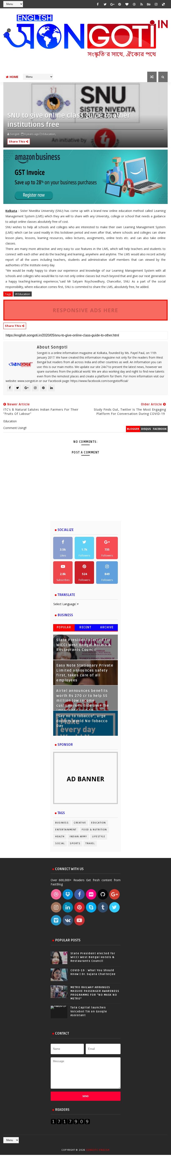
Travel (90, 843)
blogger (133, 429)
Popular (64, 627)
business (62, 822)
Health (59, 836)
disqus (146, 429)
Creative (80, 822)
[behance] (149, 4)
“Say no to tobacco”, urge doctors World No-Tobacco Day (82, 721)
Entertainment (66, 829)
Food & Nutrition (94, 829)
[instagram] (156, 4)
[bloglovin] (127, 4)
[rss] (141, 4)
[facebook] (98, 4)
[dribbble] (134, 4)
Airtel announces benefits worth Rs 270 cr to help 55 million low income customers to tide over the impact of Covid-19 (82, 701)
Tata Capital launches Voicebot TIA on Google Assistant (88, 1011)
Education (98, 822)
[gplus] (112, 4)
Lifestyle (98, 836)
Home (14, 77)
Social (60, 843)
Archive (107, 627)
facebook (160, 429)
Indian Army (78, 836)
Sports (75, 843)
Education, (49, 134)
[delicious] (163, 4)
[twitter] (105, 4)
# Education (22, 294)
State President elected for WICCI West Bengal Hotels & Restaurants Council (83, 645)
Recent (85, 627)
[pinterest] (120, 4)
